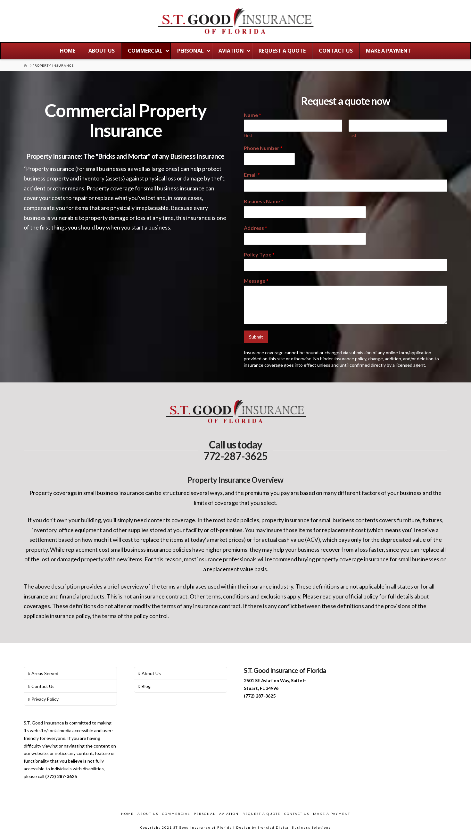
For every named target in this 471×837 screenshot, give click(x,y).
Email (252, 175)
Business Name (263, 201)
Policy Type (259, 254)
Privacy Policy (45, 699)
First (248, 135)
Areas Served (44, 673)
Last (352, 135)
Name (252, 115)
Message (256, 281)
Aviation (229, 814)
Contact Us (42, 686)
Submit (256, 336)
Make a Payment (331, 814)
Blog (146, 686)
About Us (151, 673)
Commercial (176, 814)
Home (127, 814)
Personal (204, 814)
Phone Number (263, 148)
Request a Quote (261, 814)
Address (255, 228)
